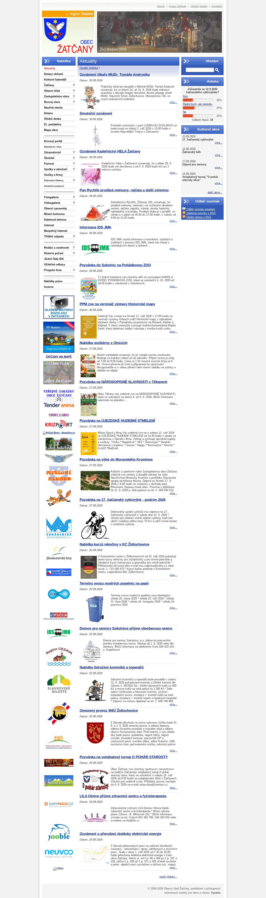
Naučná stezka (53, 107)
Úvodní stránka (89, 68)
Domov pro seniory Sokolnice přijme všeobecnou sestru (126, 628)
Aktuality (49, 68)
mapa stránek (177, 6)
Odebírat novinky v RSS (201, 213)
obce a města (201, 892)
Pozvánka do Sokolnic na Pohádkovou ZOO (115, 265)
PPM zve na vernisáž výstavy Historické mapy (117, 304)
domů (161, 6)
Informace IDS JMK (95, 227)
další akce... (215, 192)
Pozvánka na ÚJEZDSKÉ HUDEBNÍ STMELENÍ (117, 421)
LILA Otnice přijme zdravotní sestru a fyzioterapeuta (123, 796)
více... (219, 142)
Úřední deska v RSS (198, 217)
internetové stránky (175, 892)
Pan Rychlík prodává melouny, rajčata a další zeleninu (124, 190)
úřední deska (199, 6)
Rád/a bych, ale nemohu (197, 104)
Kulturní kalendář (55, 79)
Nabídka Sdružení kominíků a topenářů (112, 667)
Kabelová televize (55, 219)
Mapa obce (51, 130)
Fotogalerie (51, 197)
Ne (184, 111)
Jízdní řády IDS (54, 258)
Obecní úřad (52, 90)
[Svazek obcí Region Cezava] (68, 14)
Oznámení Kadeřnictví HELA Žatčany (110, 151)
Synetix (215, 892)
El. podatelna (52, 124)
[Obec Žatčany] (68, 34)
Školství (49, 158)
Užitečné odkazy (54, 264)
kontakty (217, 6)
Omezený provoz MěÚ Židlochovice (109, 711)
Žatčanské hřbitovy (54, 180)
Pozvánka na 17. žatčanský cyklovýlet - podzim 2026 (122, 500)
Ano (185, 96)
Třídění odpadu (54, 236)
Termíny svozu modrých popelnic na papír (114, 583)
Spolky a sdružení (55, 169)
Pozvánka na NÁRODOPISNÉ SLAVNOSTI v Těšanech (123, 382)
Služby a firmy (53, 174)
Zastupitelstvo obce (56, 96)
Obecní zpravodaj (55, 208)
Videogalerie (52, 202)
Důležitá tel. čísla (53, 147)
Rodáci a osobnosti (56, 247)
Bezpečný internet (55, 230)
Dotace (48, 113)
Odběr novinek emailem (200, 209)
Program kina (53, 270)
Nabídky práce (53, 281)
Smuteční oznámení (54, 186)
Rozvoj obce (52, 102)
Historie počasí (53, 253)
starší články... (168, 876)
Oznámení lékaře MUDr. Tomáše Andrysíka (115, 75)
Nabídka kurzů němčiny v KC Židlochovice (114, 544)
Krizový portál (53, 141)
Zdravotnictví (52, 152)
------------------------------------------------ (59, 135)
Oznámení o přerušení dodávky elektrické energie (120, 834)
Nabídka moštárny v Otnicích (103, 343)
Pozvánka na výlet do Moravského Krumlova (116, 459)
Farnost (49, 163)
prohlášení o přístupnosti (205, 888)
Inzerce (48, 286)
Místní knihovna (54, 214)
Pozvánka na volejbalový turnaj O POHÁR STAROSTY (124, 757)
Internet (49, 225)
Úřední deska (52, 118)
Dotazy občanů (53, 74)
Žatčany (49, 85)
